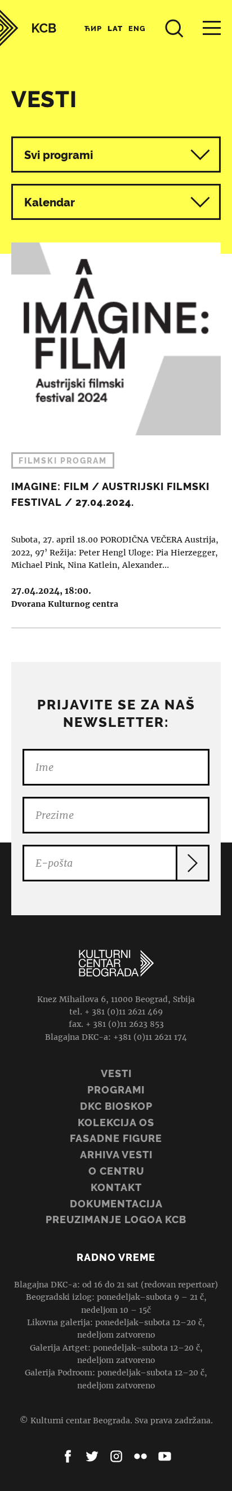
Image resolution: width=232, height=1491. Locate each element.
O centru (116, 1171)
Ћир (93, 28)
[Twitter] (92, 1456)
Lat (115, 28)
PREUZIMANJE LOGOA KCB (116, 1219)
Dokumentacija (116, 1204)
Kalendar (49, 202)
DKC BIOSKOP (116, 1106)
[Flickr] (140, 1456)
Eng (137, 28)
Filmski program (63, 460)
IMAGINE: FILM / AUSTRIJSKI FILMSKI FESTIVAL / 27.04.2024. (116, 427)
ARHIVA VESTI (116, 1155)
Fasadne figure (116, 1138)
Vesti (116, 1073)
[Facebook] (67, 1456)
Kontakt (116, 1187)
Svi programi (58, 155)
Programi (116, 1090)
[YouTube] (164, 1456)
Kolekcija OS (116, 1122)
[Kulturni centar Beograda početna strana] (28, 28)
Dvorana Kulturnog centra (64, 604)
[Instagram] (116, 1456)
